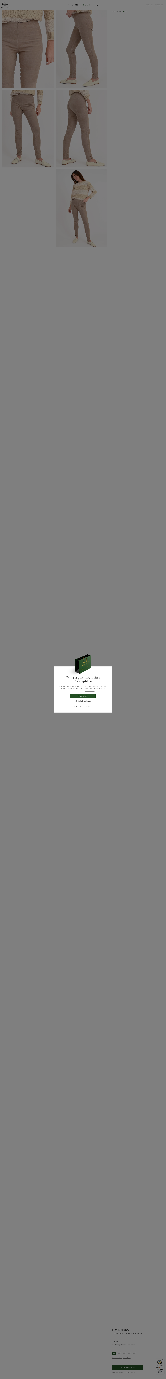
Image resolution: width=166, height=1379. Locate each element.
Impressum (77, 706)
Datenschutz (88, 706)
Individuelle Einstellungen (83, 701)
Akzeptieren (82, 696)
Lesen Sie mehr (90, 691)
